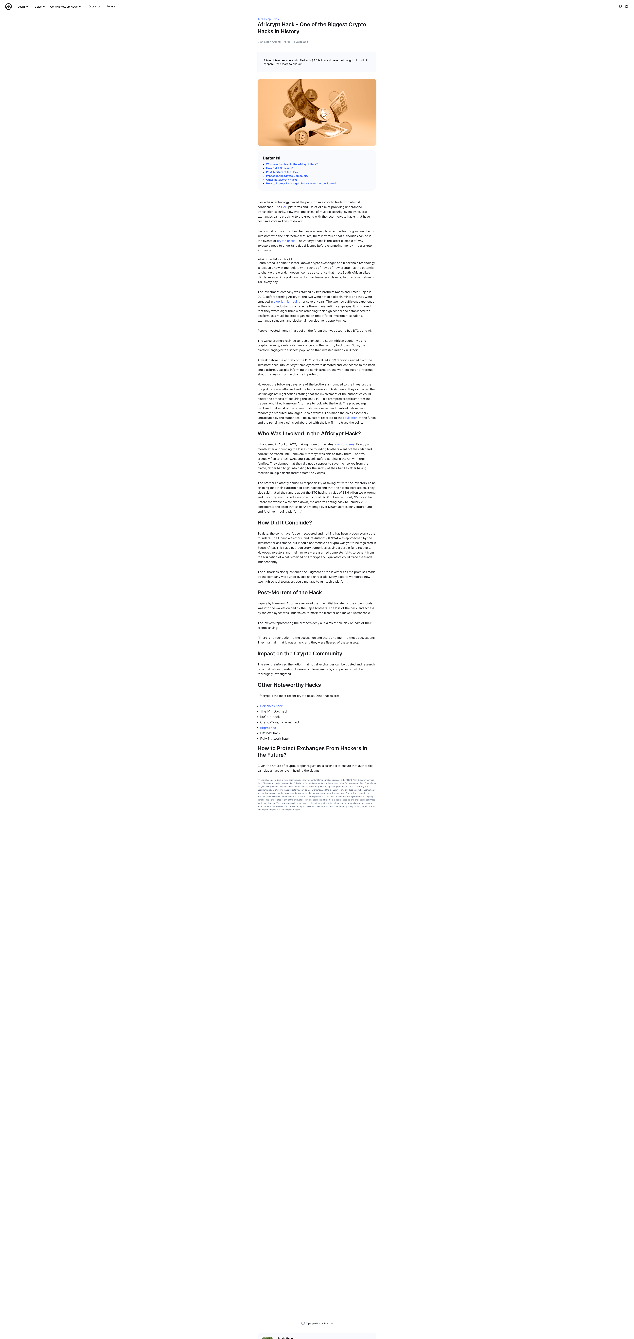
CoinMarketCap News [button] (64, 6)
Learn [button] (21, 6)
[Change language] (626, 6)
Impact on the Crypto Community (287, 175)
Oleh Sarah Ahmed (269, 41)
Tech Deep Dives (268, 19)
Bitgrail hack (269, 728)
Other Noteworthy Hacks (282, 179)
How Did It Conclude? (280, 168)
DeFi (284, 207)
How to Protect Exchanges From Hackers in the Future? (301, 183)
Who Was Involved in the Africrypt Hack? (292, 164)
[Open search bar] (620, 6)
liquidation (350, 417)
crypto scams (344, 444)
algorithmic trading (287, 301)
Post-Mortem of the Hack (282, 172)
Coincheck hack (271, 706)
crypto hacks (286, 241)
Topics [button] (37, 6)
